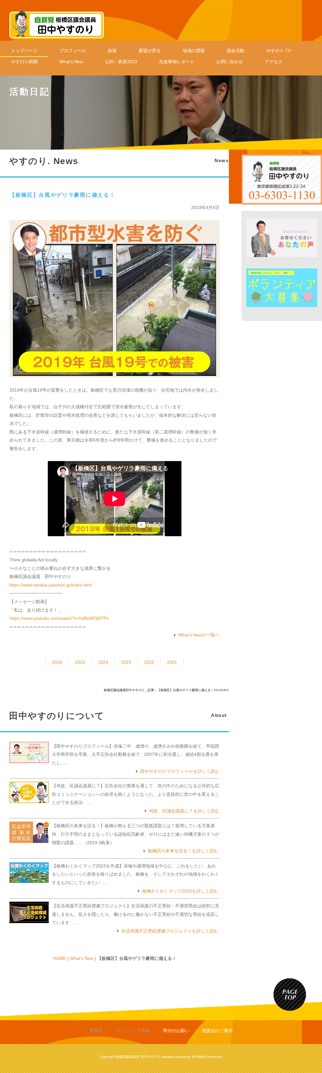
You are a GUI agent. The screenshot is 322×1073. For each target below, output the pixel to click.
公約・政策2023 (121, 61)
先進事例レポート (176, 61)
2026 (57, 662)
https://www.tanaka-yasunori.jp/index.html (50, 584)
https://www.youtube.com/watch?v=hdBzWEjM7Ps (58, 618)
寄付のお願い (176, 1030)
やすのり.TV (278, 50)
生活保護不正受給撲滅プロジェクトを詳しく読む (169, 930)
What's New (71, 61)
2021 (172, 662)
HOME (59, 958)
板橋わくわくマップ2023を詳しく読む (180, 891)
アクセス (273, 61)
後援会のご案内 (217, 1030)
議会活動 (235, 50)
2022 (149, 662)
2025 (80, 662)
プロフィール (72, 50)
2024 (103, 662)
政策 (112, 50)
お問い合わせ (229, 61)
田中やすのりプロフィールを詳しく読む (179, 771)
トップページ (24, 50)
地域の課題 (194, 50)
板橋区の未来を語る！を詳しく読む (183, 850)
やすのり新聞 (24, 61)
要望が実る (150, 50)
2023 (126, 662)
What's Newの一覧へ (198, 634)
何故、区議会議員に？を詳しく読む (184, 810)
